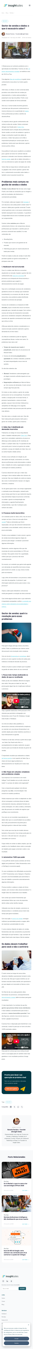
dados (27, 111)
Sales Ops (21, 127)
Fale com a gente (11, 1089)
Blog (7, 13)
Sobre (3, 1298)
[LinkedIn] (10, 1106)
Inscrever (22, 1288)
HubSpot (4, 1314)
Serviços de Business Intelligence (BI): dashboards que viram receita (16, 1218)
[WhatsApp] (18, 1106)
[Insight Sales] (15, 1276)
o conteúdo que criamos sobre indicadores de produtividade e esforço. (16, 604)
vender (4, 522)
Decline (17, 1343)
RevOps (12, 13)
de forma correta (6, 758)
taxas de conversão (18, 276)
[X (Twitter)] (14, 1106)
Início (3, 13)
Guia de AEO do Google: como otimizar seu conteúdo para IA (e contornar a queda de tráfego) (15, 1253)
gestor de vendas (17, 919)
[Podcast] (11, 1281)
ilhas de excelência (15, 79)
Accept (16, 1338)
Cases (3, 1301)
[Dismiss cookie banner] (28, 1325)
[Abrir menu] (29, 5)
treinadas (26, 202)
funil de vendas (6, 159)
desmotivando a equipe (8, 997)
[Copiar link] (21, 1106)
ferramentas (14, 656)
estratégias (23, 656)
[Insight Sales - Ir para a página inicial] (13, 5)
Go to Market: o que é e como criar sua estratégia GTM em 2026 (15, 1184)
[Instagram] (3, 1281)
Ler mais (25, 1190)
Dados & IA (5, 1320)
